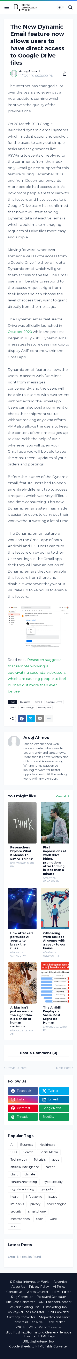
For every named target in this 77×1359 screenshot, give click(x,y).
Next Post (63, 1068)
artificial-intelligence (24, 1167)
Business (25, 701)
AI (12, 1145)
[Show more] (49, 718)
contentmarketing (23, 1182)
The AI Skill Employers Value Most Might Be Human (52, 1015)
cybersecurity (53, 1182)
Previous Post (16, 1068)
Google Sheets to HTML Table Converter (38, 1346)
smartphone (37, 1211)
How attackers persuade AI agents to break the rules (21, 940)
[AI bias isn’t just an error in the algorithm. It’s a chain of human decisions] (22, 983)
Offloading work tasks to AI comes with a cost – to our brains (54, 940)
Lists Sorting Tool (55, 1307)
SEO (13, 1152)
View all (61, 796)
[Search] (70, 7)
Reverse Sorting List (24, 1307)
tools (39, 1219)
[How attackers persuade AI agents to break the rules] (22, 908)
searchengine (57, 1204)
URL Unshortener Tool (38, 1341)
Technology (27, 707)
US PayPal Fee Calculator (26, 1312)
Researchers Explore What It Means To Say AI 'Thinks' (21, 853)
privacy (35, 1204)
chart (14, 1174)
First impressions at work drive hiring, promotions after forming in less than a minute (54, 860)
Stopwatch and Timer (54, 1317)
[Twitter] (31, 718)
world (14, 1226)
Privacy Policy (39, 1287)
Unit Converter (58, 1312)
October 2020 (20, 332)
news (12, 707)
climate (29, 1174)
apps (55, 1159)
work (53, 1219)
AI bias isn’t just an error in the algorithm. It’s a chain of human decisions (21, 1017)
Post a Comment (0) (38, 1053)
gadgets (47, 1189)
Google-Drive (54, 701)
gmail (38, 701)
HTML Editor (61, 1292)
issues (52, 1196)
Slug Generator (22, 1297)
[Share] (63, 73)
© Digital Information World (29, 1282)
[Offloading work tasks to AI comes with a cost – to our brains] (55, 908)
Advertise (60, 1282)
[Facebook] (22, 718)
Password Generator (51, 1297)
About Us (18, 1287)
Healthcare (47, 1145)
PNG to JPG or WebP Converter (38, 1327)
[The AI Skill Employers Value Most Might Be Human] (55, 983)
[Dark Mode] (60, 7)
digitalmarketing (22, 1189)
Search (28, 1152)
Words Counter (37, 1292)
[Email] (40, 718)
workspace (44, 707)
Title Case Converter (20, 1302)
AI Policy (59, 1287)
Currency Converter (21, 1317)
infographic (34, 1196)
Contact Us (14, 1292)
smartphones (20, 1219)
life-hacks (17, 1204)
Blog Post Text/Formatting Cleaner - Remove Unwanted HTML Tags (38, 1334)
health (15, 1196)
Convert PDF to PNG (28, 1322)
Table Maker (56, 1322)
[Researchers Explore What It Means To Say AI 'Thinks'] (22, 823)
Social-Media (49, 1152)
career (50, 1167)
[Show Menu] (6, 7)
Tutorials (40, 1159)
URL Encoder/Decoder (55, 1302)
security (16, 1211)
